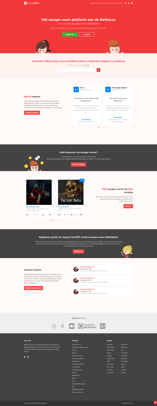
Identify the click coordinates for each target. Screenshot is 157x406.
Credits (74, 372)
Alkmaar (109, 344)
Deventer (110, 370)
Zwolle (123, 372)
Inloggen (86, 34)
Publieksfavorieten (78, 364)
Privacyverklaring (77, 392)
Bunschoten (111, 358)
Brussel (109, 356)
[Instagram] (28, 356)
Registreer (70, 34)
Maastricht (124, 356)
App (73, 381)
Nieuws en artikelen (115, 3)
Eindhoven (124, 344)
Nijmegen (124, 358)
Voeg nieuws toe (77, 356)
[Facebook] (24, 356)
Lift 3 (131, 403)
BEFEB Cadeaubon (78, 389)
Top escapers (76, 367)
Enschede (124, 347)
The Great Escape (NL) (86, 122)
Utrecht (123, 370)
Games (104, 3)
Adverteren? (76, 375)
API (73, 386)
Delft (108, 361)
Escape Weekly (78, 164)
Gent (122, 350)
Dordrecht (110, 372)
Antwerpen (110, 350)
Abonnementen (77, 370)
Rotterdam (124, 361)
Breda (109, 353)
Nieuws (74, 353)
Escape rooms (95, 3)
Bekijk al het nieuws (33, 288)
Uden (122, 367)
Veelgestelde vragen (78, 384)
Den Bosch (110, 364)
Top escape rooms (78, 358)
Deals (74, 378)
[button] (98, 127)
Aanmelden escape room (80, 347)
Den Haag (110, 367)
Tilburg (123, 364)
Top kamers (75, 361)
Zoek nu (128, 206)
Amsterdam (111, 347)
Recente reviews (32, 113)
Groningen (124, 353)
